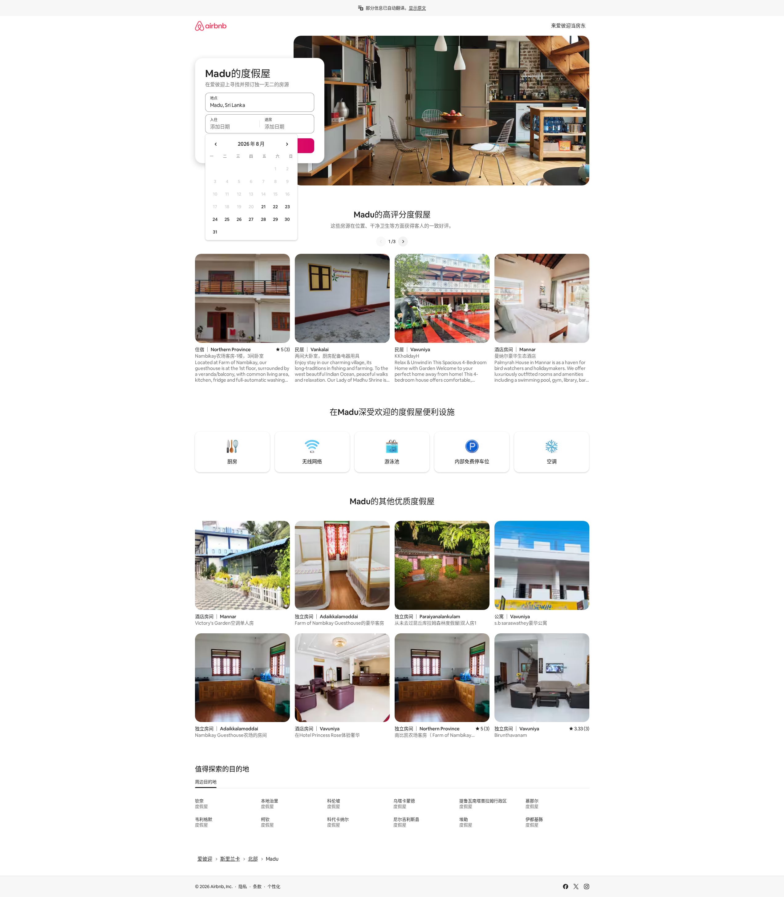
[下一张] (403, 241)
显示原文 (417, 8)
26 (239, 219)
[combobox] (259, 105)
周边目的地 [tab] (206, 782)
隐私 (242, 886)
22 (275, 206)
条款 (257, 886)
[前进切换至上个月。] (216, 144)
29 (275, 219)
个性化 (273, 886)
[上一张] (381, 241)
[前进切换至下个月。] (287, 144)
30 (287, 219)
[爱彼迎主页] (210, 25)
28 (263, 219)
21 (263, 206)
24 (215, 219)
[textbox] (232, 126)
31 (215, 232)
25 (227, 219)
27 (251, 219)
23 (287, 206)
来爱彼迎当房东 (568, 25)
